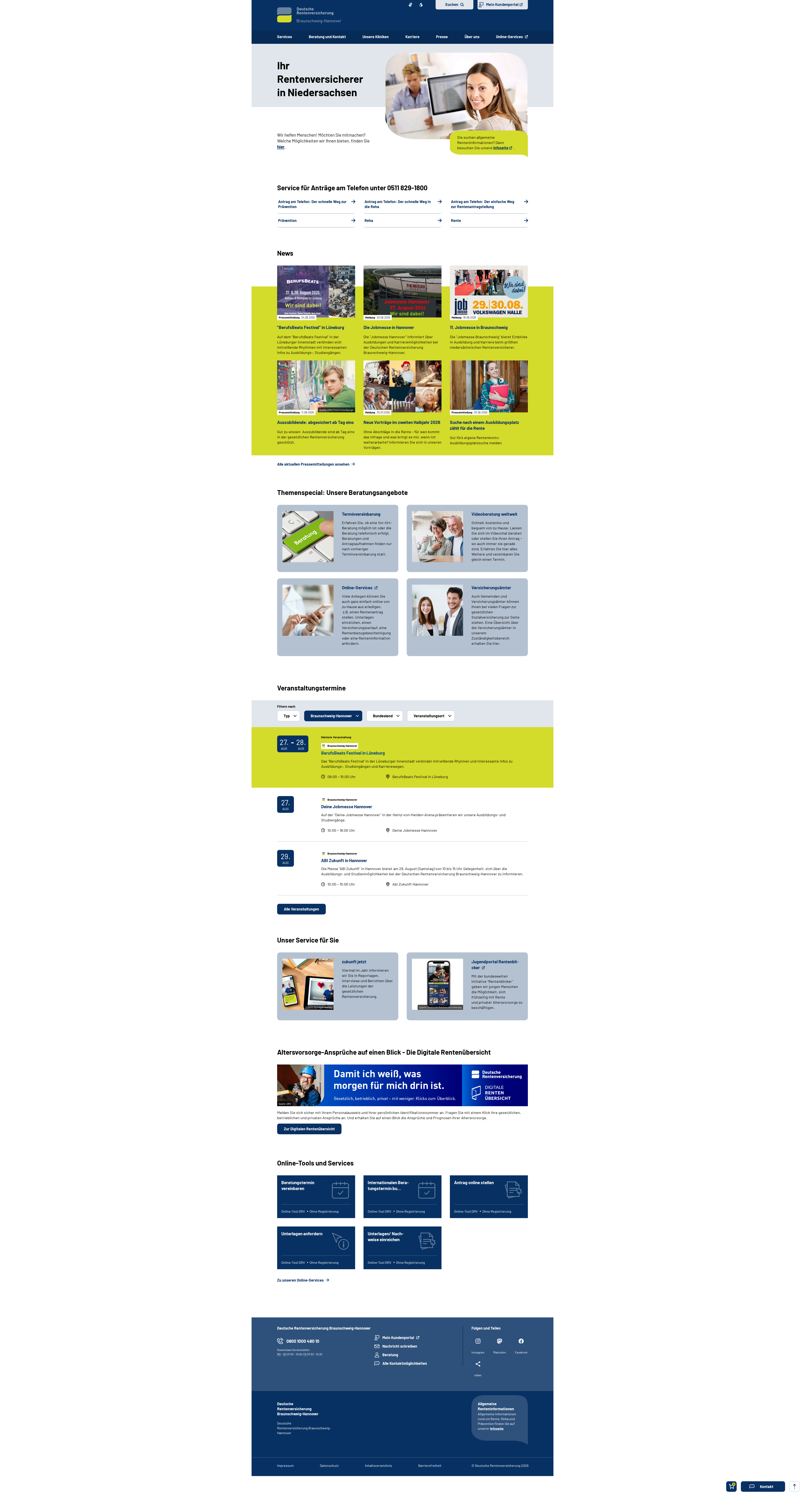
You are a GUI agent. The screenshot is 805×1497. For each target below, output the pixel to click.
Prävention (287, 220)
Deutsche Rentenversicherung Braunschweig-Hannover (304, 1428)
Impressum (285, 1465)
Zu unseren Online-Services (301, 1280)
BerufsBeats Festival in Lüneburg (353, 752)
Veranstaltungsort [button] (429, 716)
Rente (456, 220)
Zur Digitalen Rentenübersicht (309, 1129)
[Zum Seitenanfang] (794, 1486)
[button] (763, 1486)
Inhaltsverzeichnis (378, 1465)
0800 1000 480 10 (302, 1341)
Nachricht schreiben (399, 1346)
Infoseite (500, 147)
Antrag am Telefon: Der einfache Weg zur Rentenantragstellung (482, 204)
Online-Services (510, 36)
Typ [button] (287, 716)
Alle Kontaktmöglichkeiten (404, 1363)
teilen (478, 1375)
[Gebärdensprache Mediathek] (410, 4)
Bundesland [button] (383, 716)
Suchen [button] (451, 4)
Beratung (390, 1354)
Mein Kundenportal (502, 4)
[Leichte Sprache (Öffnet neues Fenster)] (421, 4)
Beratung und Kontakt (327, 36)
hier (280, 146)
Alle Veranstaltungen (301, 909)
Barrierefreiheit (429, 1465)
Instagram (477, 1352)
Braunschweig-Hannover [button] (331, 716)
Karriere (412, 36)
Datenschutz (329, 1465)
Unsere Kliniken (375, 36)
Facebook (521, 1352)
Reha (369, 220)
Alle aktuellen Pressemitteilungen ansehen (313, 464)
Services (284, 36)
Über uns (472, 36)
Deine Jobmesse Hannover (346, 806)
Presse (442, 36)
